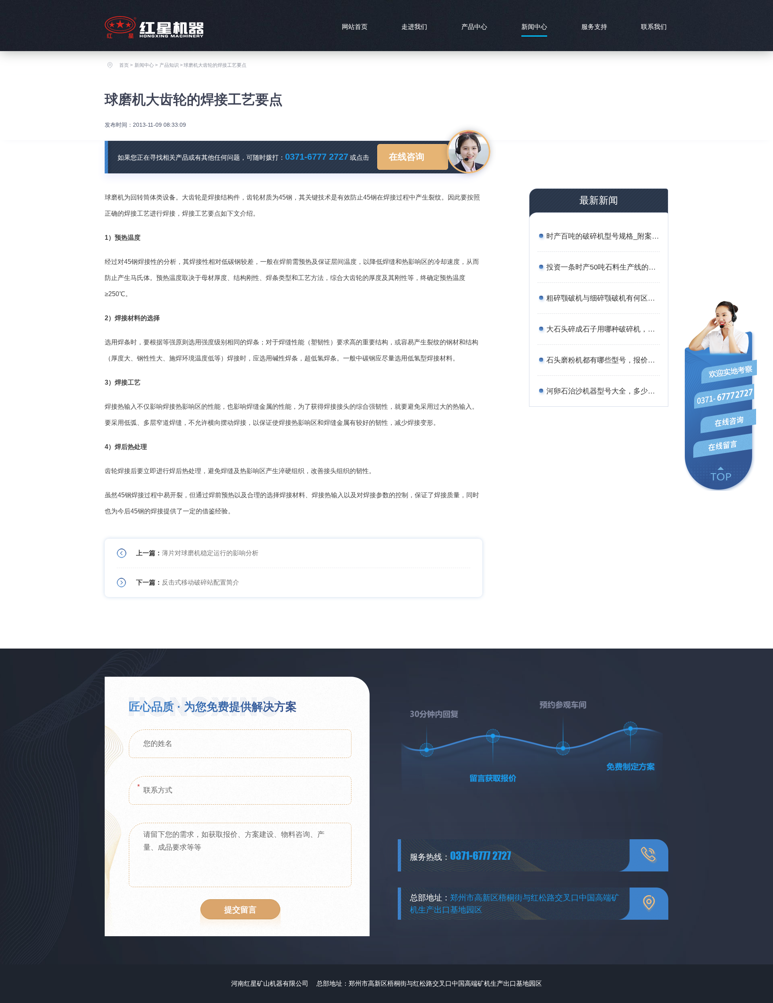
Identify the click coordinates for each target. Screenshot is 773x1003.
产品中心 (474, 26)
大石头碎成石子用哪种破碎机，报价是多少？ (603, 329)
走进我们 (414, 26)
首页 (124, 65)
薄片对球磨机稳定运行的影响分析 (210, 553)
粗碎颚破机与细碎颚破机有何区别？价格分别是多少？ (603, 298)
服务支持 (594, 26)
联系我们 (654, 26)
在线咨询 (406, 157)
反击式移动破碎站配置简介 (200, 582)
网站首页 (355, 26)
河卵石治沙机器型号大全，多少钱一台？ (603, 391)
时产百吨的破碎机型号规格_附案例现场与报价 (603, 236)
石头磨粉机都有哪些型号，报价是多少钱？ (603, 360)
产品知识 (169, 65)
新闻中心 (534, 26)
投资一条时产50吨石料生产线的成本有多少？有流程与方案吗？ (603, 267)
